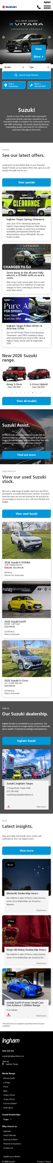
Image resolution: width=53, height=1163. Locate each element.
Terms (48, 1161)
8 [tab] (40, 392)
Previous (3, 37)
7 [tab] (36, 392)
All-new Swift (9, 1078)
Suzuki (12, 1161)
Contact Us (8, 1148)
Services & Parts (10, 1139)
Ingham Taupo (12, 1064)
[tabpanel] (26, 37)
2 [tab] (22, 61)
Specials (7, 1131)
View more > (41, 807)
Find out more (26, 455)
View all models (26, 401)
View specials (26, 182)
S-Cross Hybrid (9, 1103)
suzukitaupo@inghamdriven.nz (20, 794)
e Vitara (6, 1082)
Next (49, 37)
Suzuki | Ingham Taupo (20, 783)
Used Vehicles (9, 1135)
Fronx (5, 1086)
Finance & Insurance (12, 1144)
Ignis (5, 1091)
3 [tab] (26, 61)
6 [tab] (32, 392)
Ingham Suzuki (26, 740)
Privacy (40, 1161)
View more (26, 850)
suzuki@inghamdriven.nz (13, 1056)
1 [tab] (18, 61)
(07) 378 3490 (12, 791)
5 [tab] (34, 61)
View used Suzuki (26, 513)
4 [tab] (30, 61)
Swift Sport (8, 1107)
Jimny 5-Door (9, 1099)
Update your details (11, 1156)
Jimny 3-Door (9, 1095)
